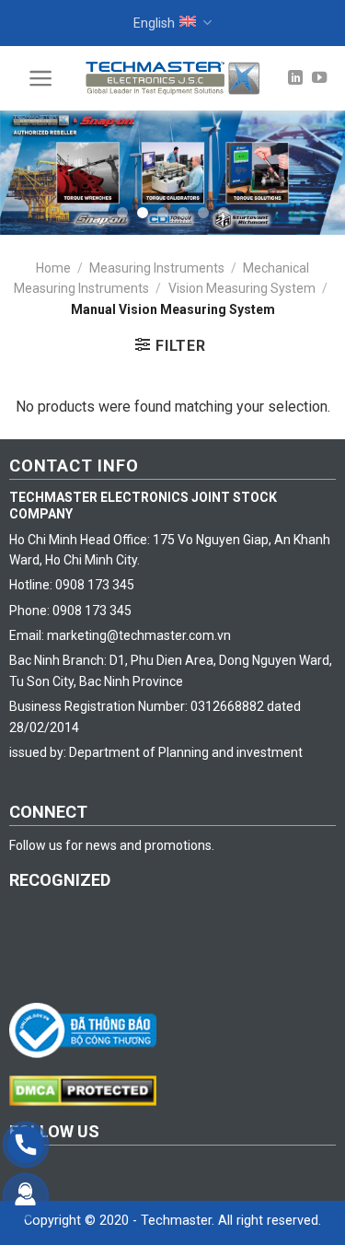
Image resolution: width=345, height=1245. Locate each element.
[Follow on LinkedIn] (295, 78)
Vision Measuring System (242, 288)
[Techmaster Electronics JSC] (173, 78)
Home (53, 268)
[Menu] (41, 78)
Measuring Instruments (156, 268)
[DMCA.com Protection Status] (87, 1089)
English (154, 23)
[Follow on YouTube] (319, 78)
